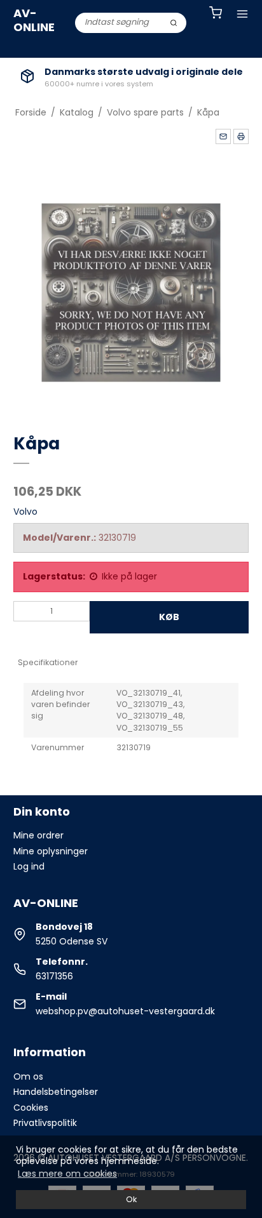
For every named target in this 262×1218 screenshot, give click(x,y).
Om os (28, 1076)
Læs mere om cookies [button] (67, 1173)
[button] (223, 136)
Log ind (29, 866)
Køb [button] (169, 617)
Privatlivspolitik (45, 1122)
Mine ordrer (38, 835)
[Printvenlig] (241, 136)
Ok (131, 1199)
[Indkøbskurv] (215, 14)
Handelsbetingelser (55, 1091)
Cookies (30, 1107)
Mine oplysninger (50, 851)
